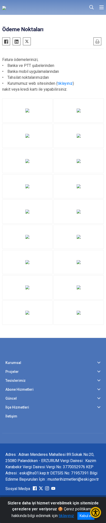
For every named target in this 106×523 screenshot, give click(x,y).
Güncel (11, 398)
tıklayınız (65, 83)
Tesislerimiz (15, 381)
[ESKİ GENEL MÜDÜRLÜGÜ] (30, 7)
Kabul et (86, 516)
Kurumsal (13, 363)
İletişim (11, 416)
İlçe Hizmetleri (17, 407)
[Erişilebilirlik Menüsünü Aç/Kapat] (95, 512)
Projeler (12, 372)
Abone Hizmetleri (19, 389)
